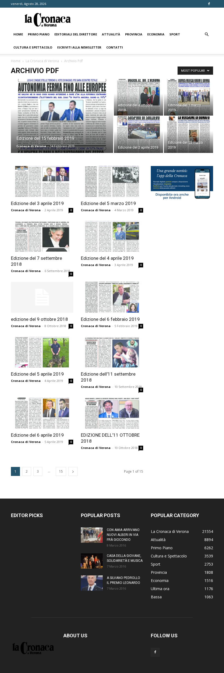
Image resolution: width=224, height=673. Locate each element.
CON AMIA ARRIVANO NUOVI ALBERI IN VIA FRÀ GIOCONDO (123, 535)
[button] (206, 34)
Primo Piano (38, 34)
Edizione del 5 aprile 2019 (37, 374)
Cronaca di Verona (31, 146)
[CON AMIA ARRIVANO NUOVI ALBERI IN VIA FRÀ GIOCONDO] (92, 535)
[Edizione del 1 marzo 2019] (188, 97)
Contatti (114, 47)
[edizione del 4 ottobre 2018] (138, 97)
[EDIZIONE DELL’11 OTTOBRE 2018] (112, 413)
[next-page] (73, 471)
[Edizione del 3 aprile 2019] (42, 181)
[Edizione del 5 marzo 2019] (112, 181)
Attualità (111, 34)
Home (18, 34)
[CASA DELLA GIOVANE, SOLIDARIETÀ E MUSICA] (92, 561)
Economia (155, 34)
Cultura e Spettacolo (32, 47)
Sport (174, 34)
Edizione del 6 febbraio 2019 (110, 319)
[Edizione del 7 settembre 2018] (42, 236)
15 (61, 471)
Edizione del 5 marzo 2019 (108, 203)
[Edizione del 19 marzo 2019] (188, 134)
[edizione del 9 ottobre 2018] (42, 297)
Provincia (133, 34)
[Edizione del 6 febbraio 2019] (112, 297)
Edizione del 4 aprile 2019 (107, 258)
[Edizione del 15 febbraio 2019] (62, 123)
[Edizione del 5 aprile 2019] (42, 352)
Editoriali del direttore (75, 34)
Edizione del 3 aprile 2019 (37, 203)
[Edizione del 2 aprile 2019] (138, 134)
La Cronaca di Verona (42, 61)
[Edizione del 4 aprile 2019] (112, 236)
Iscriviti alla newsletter (79, 47)
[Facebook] (209, 4)
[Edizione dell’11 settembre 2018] (112, 352)
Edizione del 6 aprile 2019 (37, 435)
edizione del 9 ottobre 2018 (39, 319)
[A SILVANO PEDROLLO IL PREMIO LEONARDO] (92, 583)
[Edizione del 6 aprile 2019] (42, 413)
